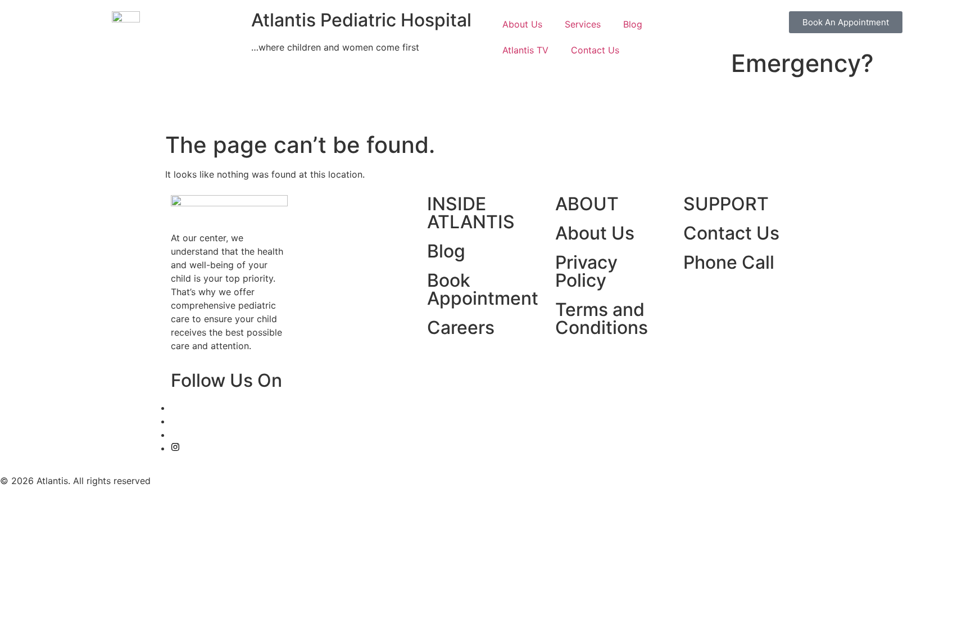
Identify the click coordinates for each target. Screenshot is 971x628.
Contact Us (595, 50)
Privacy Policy (586, 271)
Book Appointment (482, 289)
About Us (522, 24)
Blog (632, 24)
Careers (460, 327)
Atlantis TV (525, 50)
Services (583, 24)
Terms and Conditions (601, 318)
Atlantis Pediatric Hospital (361, 20)
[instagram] (175, 448)
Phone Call (728, 262)
